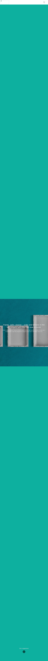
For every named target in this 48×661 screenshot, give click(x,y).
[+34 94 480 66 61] (44, 2)
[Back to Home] (5, 2)
